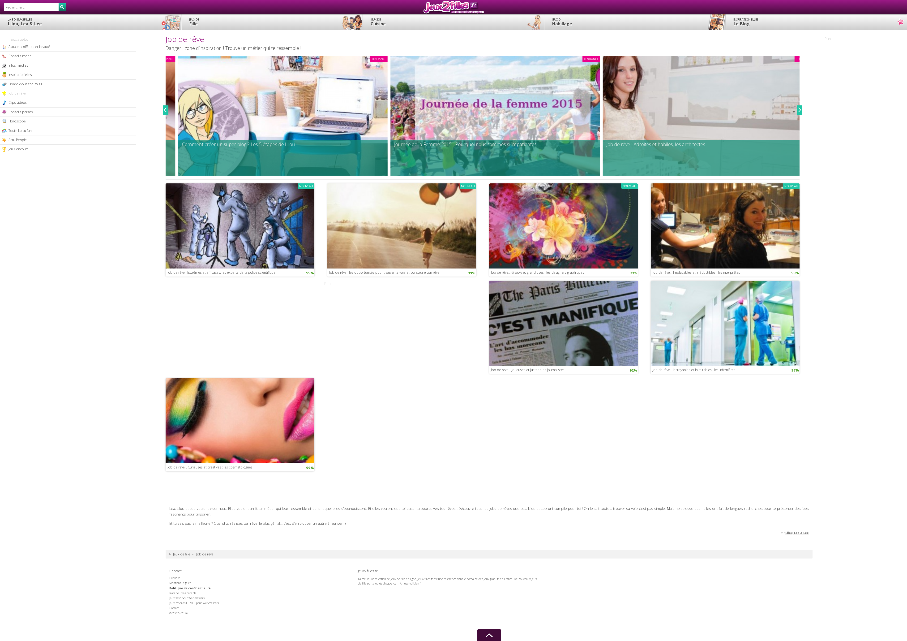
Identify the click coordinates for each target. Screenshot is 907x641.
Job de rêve (17, 93)
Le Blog (745, 21)
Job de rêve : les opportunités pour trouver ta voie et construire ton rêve (384, 272)
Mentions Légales (180, 583)
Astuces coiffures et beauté (29, 46)
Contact (174, 608)
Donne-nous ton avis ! (25, 84)
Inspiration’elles (20, 74)
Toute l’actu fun (20, 130)
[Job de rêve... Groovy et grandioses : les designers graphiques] (563, 225)
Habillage (562, 21)
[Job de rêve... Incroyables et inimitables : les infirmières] (725, 322)
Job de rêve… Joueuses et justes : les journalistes (528, 370)
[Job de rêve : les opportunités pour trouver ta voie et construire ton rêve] (401, 225)
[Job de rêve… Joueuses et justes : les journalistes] (563, 322)
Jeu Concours (19, 149)
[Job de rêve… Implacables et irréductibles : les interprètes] (725, 225)
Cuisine (378, 21)
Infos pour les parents (182, 593)
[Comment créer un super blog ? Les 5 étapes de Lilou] (270, 116)
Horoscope (17, 121)
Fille (194, 21)
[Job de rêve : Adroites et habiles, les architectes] (695, 116)
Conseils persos (21, 112)
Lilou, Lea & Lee (25, 21)
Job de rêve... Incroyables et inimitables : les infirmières (694, 370)
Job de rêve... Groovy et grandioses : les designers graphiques (537, 272)
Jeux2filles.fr (453, 7)
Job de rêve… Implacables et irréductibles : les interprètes (696, 272)
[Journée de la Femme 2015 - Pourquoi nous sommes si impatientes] (482, 116)
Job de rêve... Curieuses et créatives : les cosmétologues (209, 467)
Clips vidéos (18, 102)
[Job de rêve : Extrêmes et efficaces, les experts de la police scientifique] (240, 225)
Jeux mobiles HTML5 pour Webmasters (194, 603)
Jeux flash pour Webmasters (187, 598)
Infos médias (18, 65)
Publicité (174, 578)
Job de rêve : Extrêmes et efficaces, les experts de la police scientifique (221, 272)
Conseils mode (20, 56)
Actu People (18, 140)
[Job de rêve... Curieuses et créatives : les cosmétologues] (240, 420)
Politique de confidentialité (190, 588)
